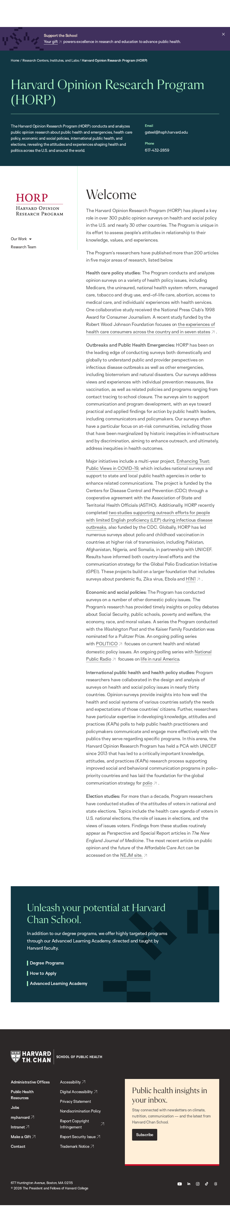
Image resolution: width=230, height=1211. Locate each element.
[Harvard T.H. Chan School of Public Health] (56, 1057)
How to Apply (43, 973)
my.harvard (20, 1117)
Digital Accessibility (76, 1091)
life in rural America (160, 659)
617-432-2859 (157, 150)
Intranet (18, 1127)
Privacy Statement (75, 1101)
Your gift (51, 41)
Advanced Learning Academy (58, 983)
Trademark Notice (74, 1146)
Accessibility (70, 1082)
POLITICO (106, 643)
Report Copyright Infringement (74, 1124)
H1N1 (190, 579)
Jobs (15, 1107)
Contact (18, 1146)
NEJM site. (131, 855)
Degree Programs (47, 963)
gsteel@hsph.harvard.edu (166, 132)
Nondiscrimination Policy (80, 1111)
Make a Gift (21, 1136)
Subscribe (144, 1134)
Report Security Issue (78, 1136)
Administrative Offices (30, 1082)
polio (147, 783)
